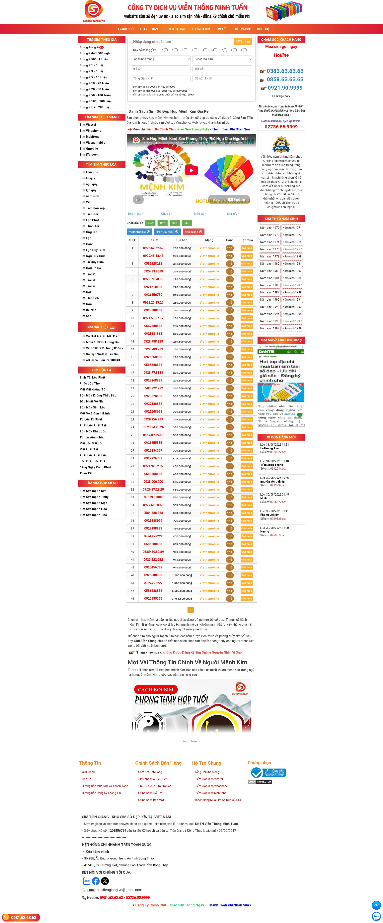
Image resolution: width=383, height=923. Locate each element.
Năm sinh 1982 (269, 270)
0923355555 (153, 443)
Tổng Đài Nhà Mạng (206, 772)
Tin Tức (221, 29)
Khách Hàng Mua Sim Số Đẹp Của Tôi (218, 800)
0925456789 (153, 567)
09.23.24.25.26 (153, 427)
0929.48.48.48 (153, 256)
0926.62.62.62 (153, 248)
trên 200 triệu (165, 231)
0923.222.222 (153, 559)
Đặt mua (246, 247)
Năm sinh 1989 (292, 292)
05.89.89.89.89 (153, 552)
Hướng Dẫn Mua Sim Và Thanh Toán (105, 786)
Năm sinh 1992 (269, 306)
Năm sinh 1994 (269, 314)
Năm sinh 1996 (269, 321)
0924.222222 (153, 536)
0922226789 (153, 458)
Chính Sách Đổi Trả (150, 793)
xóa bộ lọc (191, 231)
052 (162, 223)
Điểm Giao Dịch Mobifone (210, 793)
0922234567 (153, 450)
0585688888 (153, 365)
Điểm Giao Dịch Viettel (208, 779)
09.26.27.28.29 (153, 489)
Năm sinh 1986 (269, 285)
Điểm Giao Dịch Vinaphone (211, 786)
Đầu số (166, 213)
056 (174, 223)
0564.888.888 (153, 513)
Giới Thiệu (264, 29)
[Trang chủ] (191, 11)
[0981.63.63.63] (376, 916)
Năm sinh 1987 (292, 285)
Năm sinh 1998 (269, 328)
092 (150, 223)
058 (187, 223)
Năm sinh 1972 (269, 234)
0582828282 (153, 263)
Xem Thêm (190, 741)
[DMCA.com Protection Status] (260, 781)
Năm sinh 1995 (292, 314)
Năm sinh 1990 (269, 299)
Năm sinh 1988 (269, 292)
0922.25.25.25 (153, 302)
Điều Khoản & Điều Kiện (153, 779)
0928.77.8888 (153, 373)
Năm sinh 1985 (292, 278)
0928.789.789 (153, 349)
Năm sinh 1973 (292, 234)
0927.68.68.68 (153, 505)
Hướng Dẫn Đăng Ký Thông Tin (101, 793)
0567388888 (153, 326)
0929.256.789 (153, 419)
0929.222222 (153, 583)
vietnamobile (137, 231)
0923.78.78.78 (153, 279)
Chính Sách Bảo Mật (151, 800)
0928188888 (153, 528)
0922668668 (153, 411)
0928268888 (153, 380)
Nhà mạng (135, 213)
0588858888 (153, 474)
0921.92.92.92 (153, 466)
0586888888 (153, 591)
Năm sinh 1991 (292, 299)
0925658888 (153, 357)
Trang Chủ (125, 29)
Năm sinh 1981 (292, 263)
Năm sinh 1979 (292, 256)
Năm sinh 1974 (269, 242)
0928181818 (153, 334)
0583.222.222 (153, 388)
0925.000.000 (153, 482)
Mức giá (199, 213)
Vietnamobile (209, 248)
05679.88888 (153, 497)
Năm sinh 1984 (269, 278)
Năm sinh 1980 (269, 263)
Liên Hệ (86, 779)
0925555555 (153, 598)
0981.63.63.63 (23, 917)
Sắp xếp (232, 213)
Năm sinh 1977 (292, 249)
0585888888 (153, 544)
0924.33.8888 (153, 271)
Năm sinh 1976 (269, 249)
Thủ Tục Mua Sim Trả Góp (154, 786)
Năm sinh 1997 (292, 321)
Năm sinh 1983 (292, 270)
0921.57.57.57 (153, 318)
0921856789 (153, 295)
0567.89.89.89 (153, 435)
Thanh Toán (149, 29)
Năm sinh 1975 (292, 242)
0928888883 (153, 310)
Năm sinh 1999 (292, 328)
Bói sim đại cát (175, 29)
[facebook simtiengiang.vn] (376, 905)
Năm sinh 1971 (292, 227)
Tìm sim (244, 41)
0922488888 (153, 404)
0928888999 (153, 521)
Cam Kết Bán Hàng (150, 772)
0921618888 (153, 287)
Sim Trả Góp (242, 29)
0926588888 (153, 575)
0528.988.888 (153, 341)
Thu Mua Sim (201, 29)
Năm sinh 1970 (269, 227)
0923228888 (153, 396)
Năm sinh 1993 (292, 306)
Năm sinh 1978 (269, 256)
